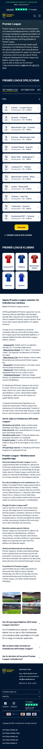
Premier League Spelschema (19, 235)
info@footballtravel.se (27, 679)
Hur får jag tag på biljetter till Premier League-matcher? (19, 623)
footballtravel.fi (9, 743)
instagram (14, 707)
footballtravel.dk (10, 736)
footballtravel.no (10, 740)
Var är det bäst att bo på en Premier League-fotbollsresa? (19, 657)
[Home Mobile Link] (8, 16)
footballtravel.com (10, 733)
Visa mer (21, 227)
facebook (5, 707)
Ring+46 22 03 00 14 (21, 5)
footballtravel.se (10, 730)
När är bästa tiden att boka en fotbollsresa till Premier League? (17, 647)
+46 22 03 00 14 (28, 673)
